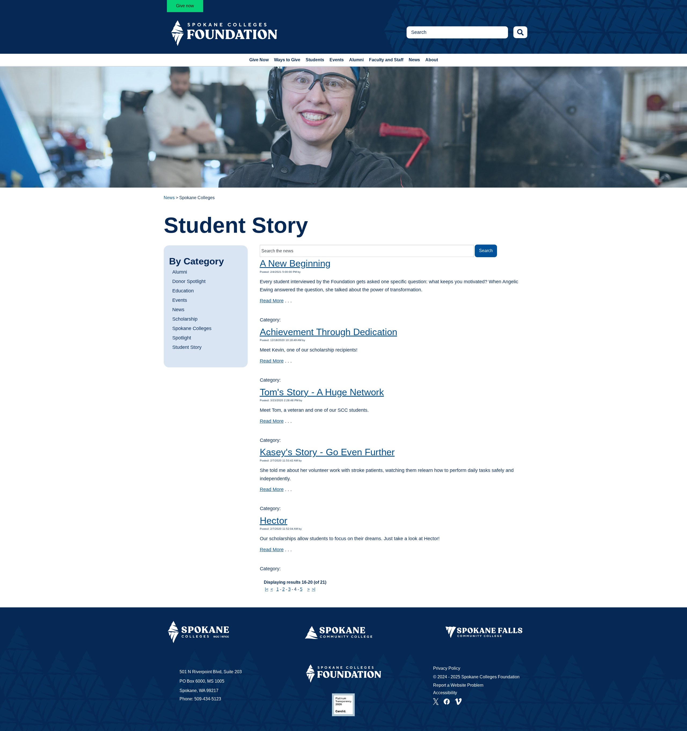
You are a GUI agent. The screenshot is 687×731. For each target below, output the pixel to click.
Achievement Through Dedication (328, 332)
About (431, 60)
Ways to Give (287, 60)
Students (315, 60)
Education (183, 290)
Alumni (356, 60)
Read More (272, 300)
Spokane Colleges (191, 328)
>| (313, 589)
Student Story (187, 347)
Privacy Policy (446, 668)
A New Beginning (295, 263)
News (414, 60)
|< (266, 589)
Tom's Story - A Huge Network (322, 392)
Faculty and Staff (386, 60)
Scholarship (185, 319)
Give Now (259, 60)
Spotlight (181, 338)
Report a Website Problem (458, 685)
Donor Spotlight (189, 281)
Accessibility (445, 692)
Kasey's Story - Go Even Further (327, 452)
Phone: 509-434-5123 (200, 699)
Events (337, 60)
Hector (273, 520)
